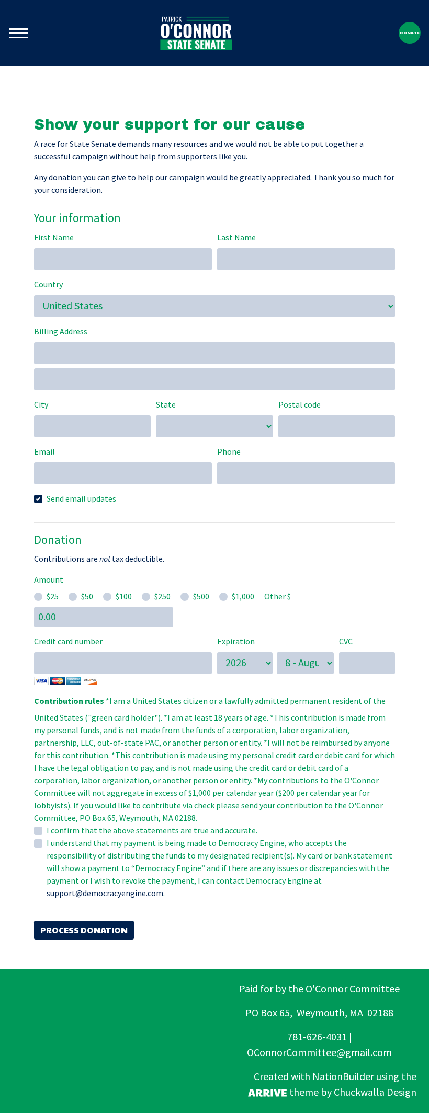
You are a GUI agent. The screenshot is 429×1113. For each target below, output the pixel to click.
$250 (162, 596)
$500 (201, 596)
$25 (53, 596)
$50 (87, 596)
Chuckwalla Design (375, 1092)
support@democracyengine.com (105, 893)
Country (48, 284)
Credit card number (68, 641)
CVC (346, 641)
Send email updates (81, 498)
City (41, 404)
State (166, 404)
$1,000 (243, 596)
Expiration (236, 641)
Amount (48, 579)
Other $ (277, 596)
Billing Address (60, 331)
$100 (124, 596)
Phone (229, 451)
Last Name (236, 237)
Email (44, 451)
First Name (54, 237)
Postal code (299, 404)
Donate (410, 33)
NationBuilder (343, 1077)
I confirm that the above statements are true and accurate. (152, 830)
